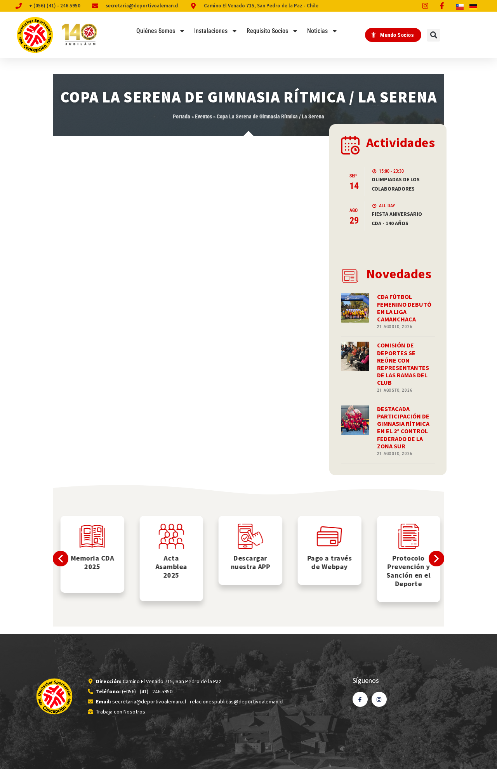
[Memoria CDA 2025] (90, 536)
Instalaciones (211, 31)
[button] (433, 35)
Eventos (203, 116)
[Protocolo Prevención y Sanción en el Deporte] (406, 536)
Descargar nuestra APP (248, 562)
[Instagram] (379, 699)
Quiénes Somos (155, 31)
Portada (181, 116)
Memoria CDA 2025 (90, 562)
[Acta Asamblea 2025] (169, 536)
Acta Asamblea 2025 (169, 567)
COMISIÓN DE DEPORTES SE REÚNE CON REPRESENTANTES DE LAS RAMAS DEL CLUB (403, 363)
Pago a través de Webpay (327, 562)
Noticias (317, 31)
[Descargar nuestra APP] (248, 536)
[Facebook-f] (360, 699)
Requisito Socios (267, 31)
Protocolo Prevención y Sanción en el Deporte (406, 571)
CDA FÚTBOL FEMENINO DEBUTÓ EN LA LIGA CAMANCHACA (404, 308)
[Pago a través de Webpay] (327, 536)
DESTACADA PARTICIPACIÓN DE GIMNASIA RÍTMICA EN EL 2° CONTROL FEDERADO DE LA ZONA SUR (403, 427)
